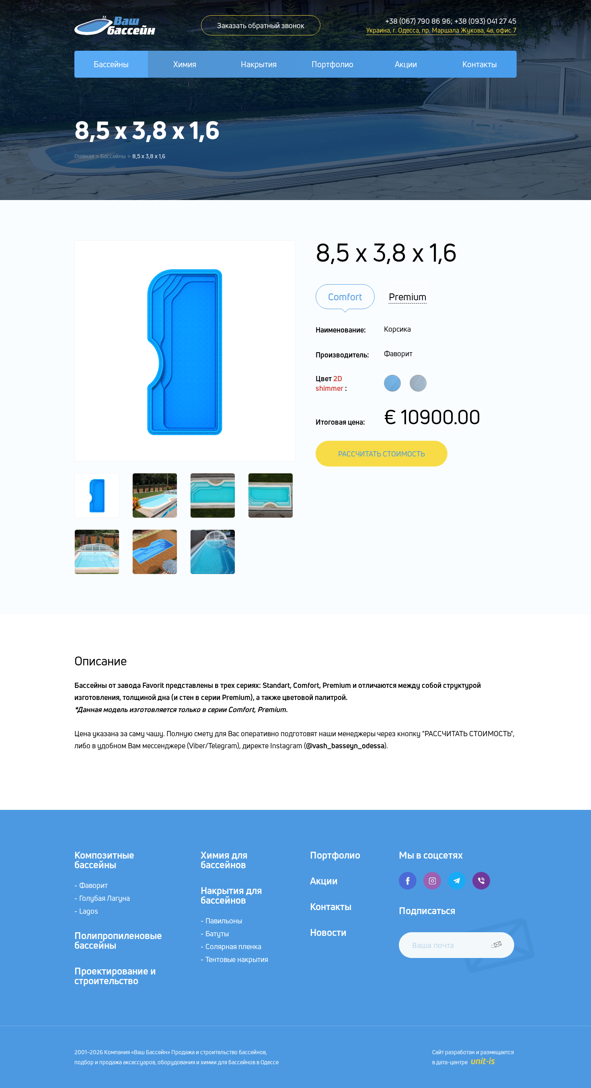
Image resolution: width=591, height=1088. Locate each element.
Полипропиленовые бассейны (118, 940)
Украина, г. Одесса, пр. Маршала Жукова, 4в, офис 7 (441, 30)
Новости (328, 932)
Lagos (88, 911)
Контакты (479, 64)
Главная (84, 156)
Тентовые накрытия (236, 959)
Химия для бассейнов (224, 860)
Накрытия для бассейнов (231, 895)
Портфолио (332, 64)
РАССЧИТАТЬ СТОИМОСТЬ (381, 453)
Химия (184, 64)
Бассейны (111, 64)
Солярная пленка (233, 946)
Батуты (217, 933)
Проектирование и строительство (115, 975)
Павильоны (223, 920)
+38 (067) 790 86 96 (418, 21)
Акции (406, 64)
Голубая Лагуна (104, 898)
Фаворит (93, 885)
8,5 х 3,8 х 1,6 (148, 156)
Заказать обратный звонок (260, 25)
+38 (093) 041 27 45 (485, 21)
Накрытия (259, 64)
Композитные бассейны (104, 860)
